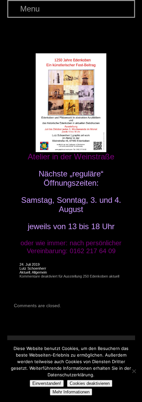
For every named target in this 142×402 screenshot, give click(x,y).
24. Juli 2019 (29, 264)
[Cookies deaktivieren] (133, 371)
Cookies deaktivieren (90, 383)
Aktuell (24, 272)
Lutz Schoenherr (32, 268)
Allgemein (39, 272)
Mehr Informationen (71, 391)
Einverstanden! (46, 383)
